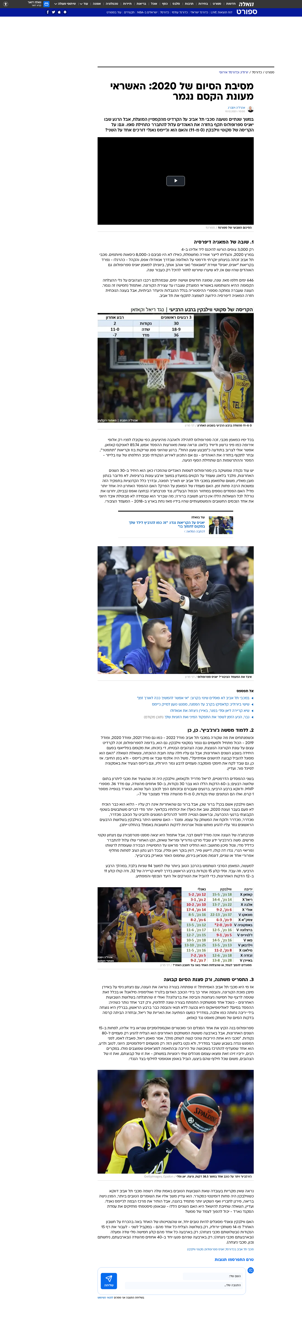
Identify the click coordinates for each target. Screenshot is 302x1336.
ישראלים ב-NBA (147, 12)
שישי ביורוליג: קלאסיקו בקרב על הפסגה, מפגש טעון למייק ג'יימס (200, 704)
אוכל (154, 4)
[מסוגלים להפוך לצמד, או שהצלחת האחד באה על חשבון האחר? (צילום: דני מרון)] (176, 928)
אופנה (97, 4)
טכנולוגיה (112, 4)
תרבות (189, 4)
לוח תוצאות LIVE (221, 12)
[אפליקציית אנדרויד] (65, 12)
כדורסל (164, 12)
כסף (165, 4)
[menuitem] (228, 4)
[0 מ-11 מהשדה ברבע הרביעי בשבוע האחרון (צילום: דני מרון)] (176, 368)
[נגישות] (5, 4)
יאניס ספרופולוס (214, 1249)
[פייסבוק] (47, 12)
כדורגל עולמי (180, 12)
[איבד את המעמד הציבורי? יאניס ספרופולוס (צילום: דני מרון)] (176, 613)
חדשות (231, 4)
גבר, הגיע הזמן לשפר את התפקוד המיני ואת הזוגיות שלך (207, 717)
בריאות (141, 4)
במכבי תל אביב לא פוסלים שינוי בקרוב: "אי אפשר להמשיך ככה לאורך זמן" (193, 698)
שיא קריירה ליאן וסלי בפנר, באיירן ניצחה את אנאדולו (209, 711)
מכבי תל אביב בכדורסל (240, 1249)
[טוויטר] (53, 12)
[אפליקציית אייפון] (59, 12)
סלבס (176, 4)
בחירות (203, 4)
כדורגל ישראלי (199, 12)
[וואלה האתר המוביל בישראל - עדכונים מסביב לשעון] (246, 4)
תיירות (127, 4)
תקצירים (129, 12)
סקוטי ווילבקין (195, 1249)
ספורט (217, 4)
